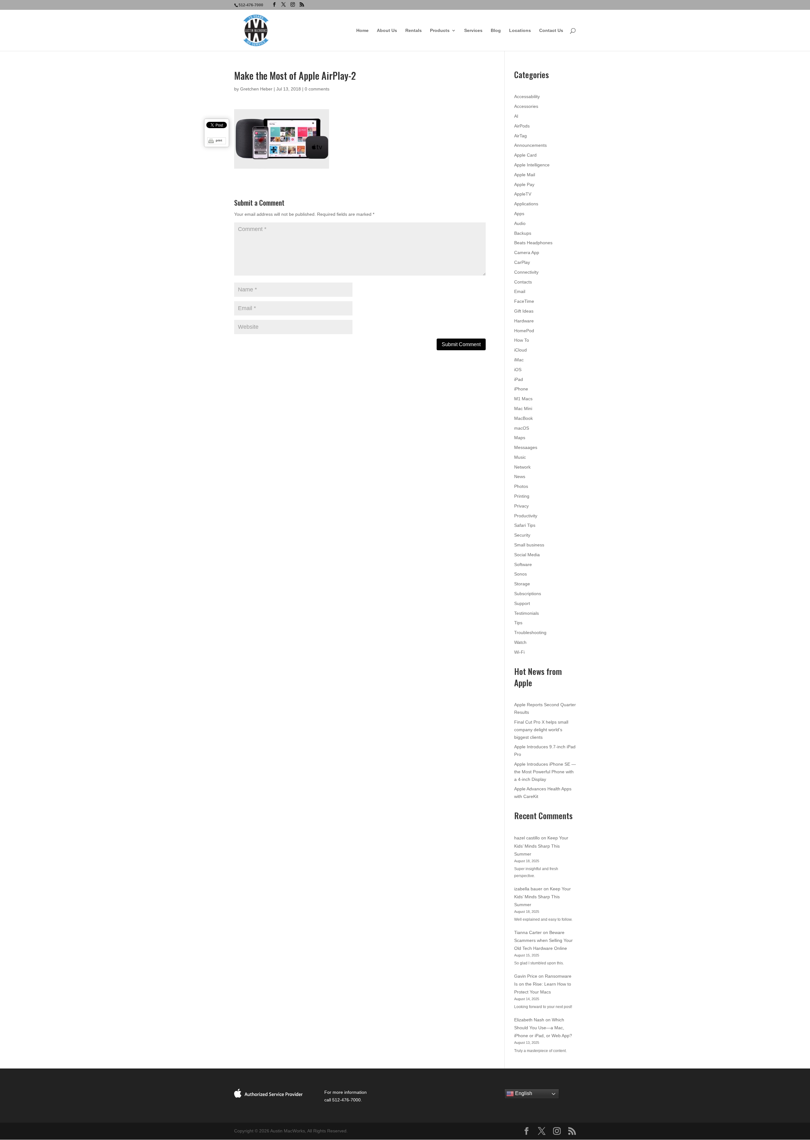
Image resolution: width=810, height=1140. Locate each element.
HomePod (524, 330)
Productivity (525, 515)
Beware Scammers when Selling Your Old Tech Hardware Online (543, 940)
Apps (519, 213)
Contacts (523, 281)
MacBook (523, 418)
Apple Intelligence (532, 164)
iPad (518, 379)
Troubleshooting (530, 632)
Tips (518, 622)
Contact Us (551, 30)
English (523, 1093)
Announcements (530, 145)
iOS (517, 369)
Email (519, 291)
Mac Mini (523, 408)
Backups (522, 233)
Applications (526, 203)
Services (473, 30)
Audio (520, 223)
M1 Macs (523, 398)
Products (440, 30)
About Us (387, 30)
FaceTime (524, 301)
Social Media (527, 554)
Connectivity (526, 272)
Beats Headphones (533, 242)
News (519, 476)
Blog (496, 30)
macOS (521, 428)
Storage (522, 583)
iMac (519, 359)
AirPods (522, 125)
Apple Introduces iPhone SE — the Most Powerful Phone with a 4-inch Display (545, 772)
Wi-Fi (519, 652)
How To (521, 340)
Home (362, 30)
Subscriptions (527, 593)
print (219, 140)
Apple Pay (524, 184)
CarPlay (522, 262)
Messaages (525, 447)
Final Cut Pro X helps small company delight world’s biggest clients (541, 730)
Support (522, 603)
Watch (520, 642)
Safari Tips (524, 525)
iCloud (520, 349)
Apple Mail (524, 174)
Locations (520, 30)
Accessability (527, 96)
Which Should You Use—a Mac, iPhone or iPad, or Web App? (543, 1027)
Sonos (520, 573)
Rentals (413, 30)
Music (520, 457)
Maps (519, 437)
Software (523, 564)
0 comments (317, 88)
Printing (521, 496)
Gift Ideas (523, 311)
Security (522, 535)
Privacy (521, 505)
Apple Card (525, 155)
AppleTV (522, 193)
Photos (521, 486)
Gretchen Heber (256, 88)
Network (522, 467)
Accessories (526, 106)
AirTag (520, 135)
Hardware (524, 320)
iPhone (521, 388)
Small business (529, 544)
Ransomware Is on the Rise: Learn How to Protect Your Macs (542, 984)
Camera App (526, 252)
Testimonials (526, 613)
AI (516, 116)
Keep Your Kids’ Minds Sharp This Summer (541, 845)
